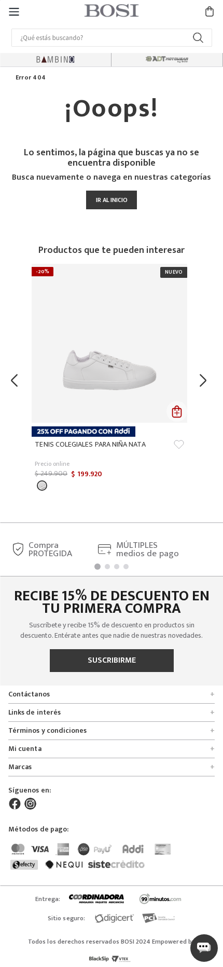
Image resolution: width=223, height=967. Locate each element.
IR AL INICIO (112, 200)
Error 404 (31, 78)
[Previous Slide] (17, 380)
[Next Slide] (205, 380)
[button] (14, 11)
